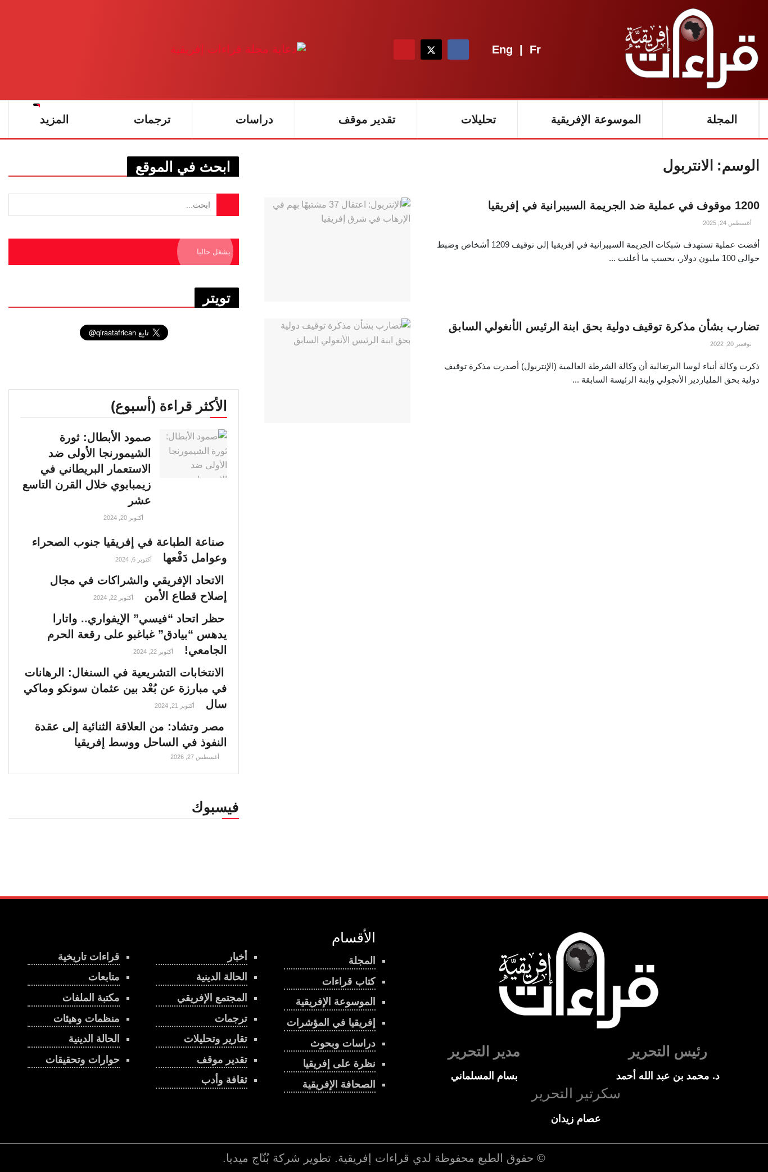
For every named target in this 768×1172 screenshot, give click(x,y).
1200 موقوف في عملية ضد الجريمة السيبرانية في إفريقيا (624, 205)
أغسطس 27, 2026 (195, 756)
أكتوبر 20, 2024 (124, 517)
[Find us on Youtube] (404, 49)
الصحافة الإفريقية (339, 1084)
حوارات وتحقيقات (83, 1059)
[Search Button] (373, 49)
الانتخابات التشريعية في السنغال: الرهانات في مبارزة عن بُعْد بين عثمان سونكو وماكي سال (125, 688)
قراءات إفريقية (373, 1158)
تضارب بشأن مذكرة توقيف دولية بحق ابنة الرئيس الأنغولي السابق (604, 326)
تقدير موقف (367, 119)
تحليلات (478, 119)
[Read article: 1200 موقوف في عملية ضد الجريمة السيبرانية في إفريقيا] (337, 249)
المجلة (722, 119)
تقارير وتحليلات (215, 1038)
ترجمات (152, 119)
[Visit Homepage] (689, 49)
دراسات (254, 119)
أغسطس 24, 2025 (728, 222)
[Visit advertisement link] (238, 49)
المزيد (54, 119)
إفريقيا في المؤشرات (331, 1022)
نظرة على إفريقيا (339, 1063)
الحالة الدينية (94, 1038)
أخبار (237, 956)
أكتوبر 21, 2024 (175, 705)
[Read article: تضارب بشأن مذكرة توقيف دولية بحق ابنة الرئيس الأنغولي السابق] (337, 370)
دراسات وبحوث (343, 1043)
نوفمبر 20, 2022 (731, 343)
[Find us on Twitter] (431, 49)
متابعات (104, 976)
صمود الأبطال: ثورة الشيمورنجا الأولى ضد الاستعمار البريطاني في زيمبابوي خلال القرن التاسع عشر (86, 468)
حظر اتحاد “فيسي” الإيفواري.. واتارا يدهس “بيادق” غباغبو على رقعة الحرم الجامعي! (137, 634)
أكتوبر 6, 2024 (134, 559)
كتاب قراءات (349, 981)
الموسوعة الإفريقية (596, 119)
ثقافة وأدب (224, 1079)
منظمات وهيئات (86, 1018)
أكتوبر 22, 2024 (114, 597)
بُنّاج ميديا (247, 1158)
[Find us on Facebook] (458, 49)
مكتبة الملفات (91, 997)
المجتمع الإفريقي (212, 997)
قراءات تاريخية (89, 956)
